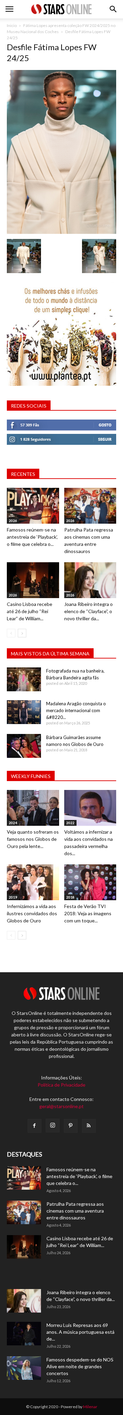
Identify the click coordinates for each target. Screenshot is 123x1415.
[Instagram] (52, 1125)
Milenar (90, 1406)
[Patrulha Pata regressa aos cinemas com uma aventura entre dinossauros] (90, 506)
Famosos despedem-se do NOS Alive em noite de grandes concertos (79, 1366)
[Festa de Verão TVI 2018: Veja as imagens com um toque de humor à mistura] (90, 882)
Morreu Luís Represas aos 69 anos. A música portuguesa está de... (80, 1332)
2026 (13, 521)
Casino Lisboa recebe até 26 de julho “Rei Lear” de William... (29, 611)
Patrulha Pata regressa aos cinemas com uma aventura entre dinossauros (75, 1210)
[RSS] (89, 1126)
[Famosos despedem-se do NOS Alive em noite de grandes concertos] (24, 1368)
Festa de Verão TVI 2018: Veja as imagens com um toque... (87, 913)
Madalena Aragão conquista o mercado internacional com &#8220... (76, 710)
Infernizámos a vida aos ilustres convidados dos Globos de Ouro (32, 913)
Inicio (12, 25)
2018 (70, 897)
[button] (113, 9)
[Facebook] (34, 1126)
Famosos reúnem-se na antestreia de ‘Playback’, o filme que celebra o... (32, 537)
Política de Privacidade (61, 1085)
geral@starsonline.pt (61, 1106)
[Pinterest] (71, 1126)
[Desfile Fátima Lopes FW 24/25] (61, 232)
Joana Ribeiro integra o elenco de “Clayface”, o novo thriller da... (88, 611)
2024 (13, 823)
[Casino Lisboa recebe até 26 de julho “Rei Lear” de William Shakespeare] (33, 580)
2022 (70, 823)
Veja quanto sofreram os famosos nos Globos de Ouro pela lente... (33, 839)
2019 (13, 897)
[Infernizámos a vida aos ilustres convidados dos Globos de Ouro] (33, 882)
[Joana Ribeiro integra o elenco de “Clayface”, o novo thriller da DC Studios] (90, 580)
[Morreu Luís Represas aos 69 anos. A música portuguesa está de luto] (24, 1333)
